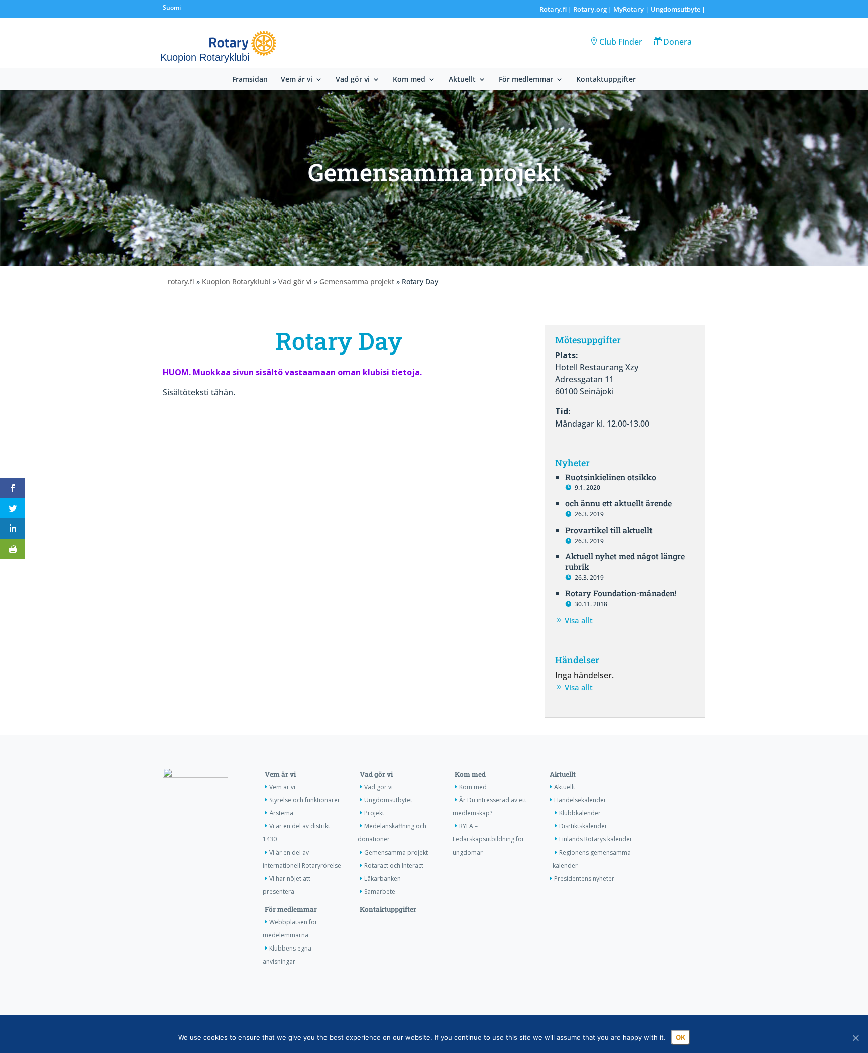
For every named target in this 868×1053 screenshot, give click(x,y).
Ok (680, 1037)
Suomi (172, 7)
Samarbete (379, 891)
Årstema (281, 813)
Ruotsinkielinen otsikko (610, 477)
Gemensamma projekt (356, 281)
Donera (677, 41)
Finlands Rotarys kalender (595, 839)
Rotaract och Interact (393, 865)
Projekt (374, 813)
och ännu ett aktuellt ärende (618, 503)
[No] (855, 1038)
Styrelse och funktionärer (304, 800)
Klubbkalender (580, 813)
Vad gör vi (353, 80)
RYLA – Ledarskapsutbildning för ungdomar (488, 839)
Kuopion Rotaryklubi (236, 281)
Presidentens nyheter (584, 878)
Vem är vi (296, 80)
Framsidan (250, 80)
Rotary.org (590, 9)
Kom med (409, 80)
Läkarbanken (382, 878)
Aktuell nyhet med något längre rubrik (625, 561)
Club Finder (620, 41)
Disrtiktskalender (583, 826)
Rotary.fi (553, 9)
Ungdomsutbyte (675, 9)
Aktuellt (462, 80)
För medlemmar (526, 80)
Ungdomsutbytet (388, 800)
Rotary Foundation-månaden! (621, 593)
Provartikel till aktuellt (609, 529)
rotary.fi (181, 281)
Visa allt (579, 620)
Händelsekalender (580, 800)
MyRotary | (631, 9)
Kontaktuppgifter (606, 80)
